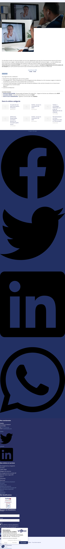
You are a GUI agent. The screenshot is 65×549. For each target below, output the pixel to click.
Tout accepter (23, 542)
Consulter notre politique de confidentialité (10, 538)
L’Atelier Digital (3, 469)
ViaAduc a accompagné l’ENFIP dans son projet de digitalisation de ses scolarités (57, 108)
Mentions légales (3, 544)
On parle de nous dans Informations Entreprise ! (14, 106)
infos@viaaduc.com (7, 428)
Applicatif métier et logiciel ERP (7, 474)
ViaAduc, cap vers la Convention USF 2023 (36, 118)
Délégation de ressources (5, 471)
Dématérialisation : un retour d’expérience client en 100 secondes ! (57, 119)
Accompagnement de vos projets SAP (8, 473)
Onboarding (2, 478)
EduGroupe (2, 480)
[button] (3, 546)
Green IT (2, 476)
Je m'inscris (4, 73)
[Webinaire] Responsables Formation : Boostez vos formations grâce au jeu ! (14, 120)
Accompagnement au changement (7, 465)
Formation (2, 467)
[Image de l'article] (5, 106)
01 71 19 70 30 (5, 427)
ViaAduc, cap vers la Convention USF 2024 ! (36, 106)
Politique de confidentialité (6, 545)
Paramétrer (14, 542)
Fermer (5, 542)
